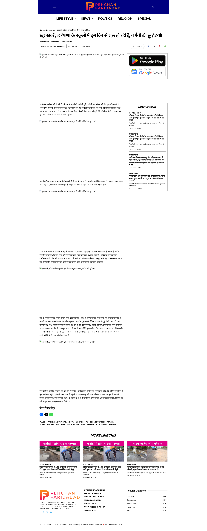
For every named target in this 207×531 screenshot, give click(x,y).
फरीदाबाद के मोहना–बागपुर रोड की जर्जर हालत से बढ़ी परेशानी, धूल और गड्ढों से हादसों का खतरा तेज (146, 158)
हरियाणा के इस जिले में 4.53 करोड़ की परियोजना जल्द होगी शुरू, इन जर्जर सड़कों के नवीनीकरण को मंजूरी (146, 117)
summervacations (107, 425)
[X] (154, 46)
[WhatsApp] (165, 46)
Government (66, 41)
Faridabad (55, 41)
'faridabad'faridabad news (60, 422)
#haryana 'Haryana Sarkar (52, 425)
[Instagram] (43, 512)
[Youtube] (51, 512)
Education (50, 30)
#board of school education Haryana (95, 422)
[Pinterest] (159, 46)
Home (42, 30)
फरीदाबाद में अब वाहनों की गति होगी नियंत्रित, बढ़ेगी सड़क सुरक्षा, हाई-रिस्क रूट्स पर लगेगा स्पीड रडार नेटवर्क (147, 178)
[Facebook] (148, 46)
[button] (153, 7)
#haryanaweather (76, 425)
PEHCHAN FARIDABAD (80, 46)
